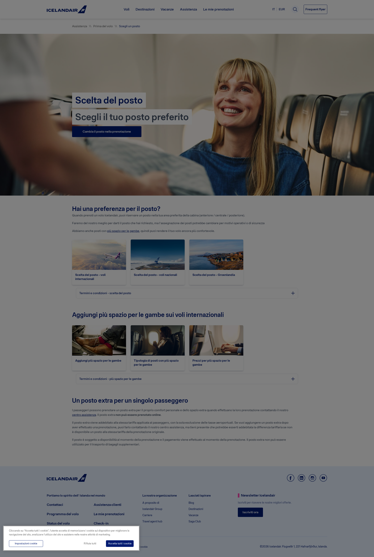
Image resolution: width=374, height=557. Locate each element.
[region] (71, 538)
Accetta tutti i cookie (119, 543)
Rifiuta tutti (90, 543)
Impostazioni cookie (26, 543)
